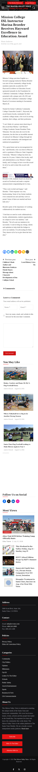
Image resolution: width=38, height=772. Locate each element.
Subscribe (12, 736)
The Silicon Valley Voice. (21, 759)
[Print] (19, 252)
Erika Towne (7, 541)
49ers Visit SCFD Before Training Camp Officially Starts (19, 537)
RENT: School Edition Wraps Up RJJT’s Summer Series (26, 559)
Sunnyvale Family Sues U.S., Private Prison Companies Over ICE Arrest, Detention (25, 571)
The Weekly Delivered (15, 3)
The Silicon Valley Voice (18, 6)
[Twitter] (8, 252)
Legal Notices (30, 3)
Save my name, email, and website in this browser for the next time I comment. (19, 315)
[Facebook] (4, 252)
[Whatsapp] (16, 252)
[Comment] (27, 252)
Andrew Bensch (8, 389)
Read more (25, 728)
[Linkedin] (12, 252)
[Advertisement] (19, 473)
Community (7, 532)
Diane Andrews (6, 41)
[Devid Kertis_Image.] (18, 175)
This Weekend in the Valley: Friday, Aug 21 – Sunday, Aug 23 (25, 548)
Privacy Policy (7, 642)
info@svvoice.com (13, 624)
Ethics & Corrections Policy (11, 644)
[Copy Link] (23, 252)
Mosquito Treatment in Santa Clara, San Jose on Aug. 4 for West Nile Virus (25, 583)
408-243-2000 (12, 626)
